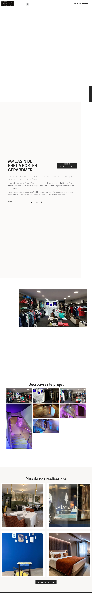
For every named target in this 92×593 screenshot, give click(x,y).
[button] (27, 4)
